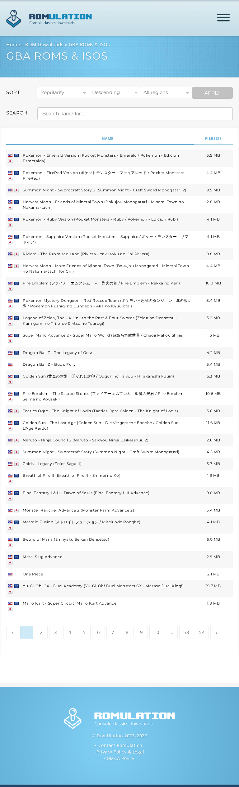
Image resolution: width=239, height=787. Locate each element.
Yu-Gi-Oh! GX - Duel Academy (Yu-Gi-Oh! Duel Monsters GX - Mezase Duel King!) (103, 586)
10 (156, 632)
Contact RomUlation (120, 745)
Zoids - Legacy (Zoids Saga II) (52, 463)
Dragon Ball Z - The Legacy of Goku (58, 352)
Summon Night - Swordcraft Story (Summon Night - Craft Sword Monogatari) (101, 451)
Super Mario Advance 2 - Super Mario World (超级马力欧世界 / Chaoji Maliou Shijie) (103, 335)
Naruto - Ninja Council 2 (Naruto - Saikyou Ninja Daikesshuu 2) (85, 440)
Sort (13, 92)
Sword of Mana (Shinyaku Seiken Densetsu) (66, 539)
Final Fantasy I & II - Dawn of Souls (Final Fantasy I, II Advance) (86, 492)
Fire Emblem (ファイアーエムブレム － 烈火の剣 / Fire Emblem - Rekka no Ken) (101, 283)
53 (186, 632)
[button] (223, 18)
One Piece (33, 574)
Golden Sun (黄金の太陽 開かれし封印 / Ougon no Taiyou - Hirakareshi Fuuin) (98, 376)
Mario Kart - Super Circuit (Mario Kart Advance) (70, 603)
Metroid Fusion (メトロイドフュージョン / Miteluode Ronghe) (82, 522)
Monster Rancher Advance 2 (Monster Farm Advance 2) (78, 510)
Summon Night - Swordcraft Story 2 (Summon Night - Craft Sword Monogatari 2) (104, 190)
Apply (212, 93)
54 (202, 632)
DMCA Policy (120, 758)
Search (16, 113)
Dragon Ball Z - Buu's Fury (49, 364)
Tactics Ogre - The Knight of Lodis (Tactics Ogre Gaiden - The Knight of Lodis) (100, 411)
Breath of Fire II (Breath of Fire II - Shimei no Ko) (71, 475)
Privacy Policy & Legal (120, 752)
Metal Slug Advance (42, 556)
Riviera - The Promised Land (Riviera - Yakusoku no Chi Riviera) (86, 254)
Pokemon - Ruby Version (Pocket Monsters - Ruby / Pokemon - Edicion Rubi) (100, 219)
